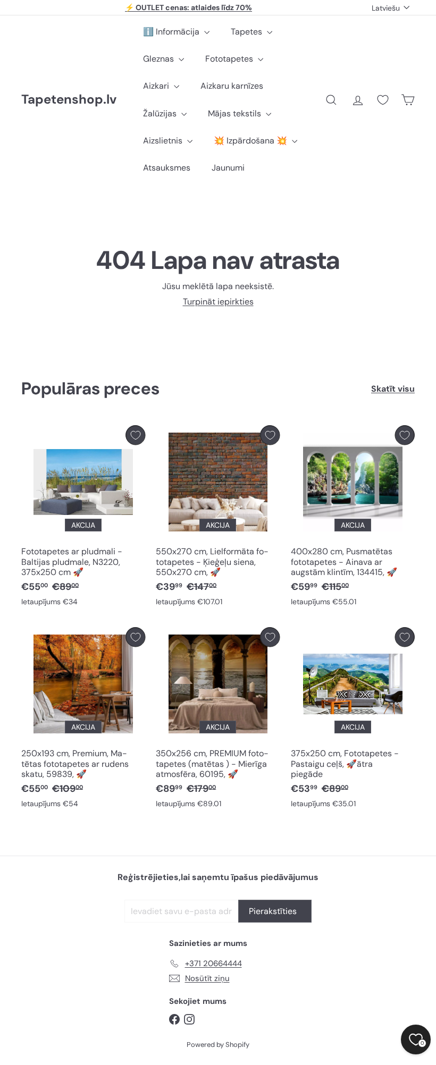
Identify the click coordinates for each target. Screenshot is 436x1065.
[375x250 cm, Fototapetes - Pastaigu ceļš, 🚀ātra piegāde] (353, 720)
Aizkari (157, 85)
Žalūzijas (161, 113)
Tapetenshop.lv (68, 99)
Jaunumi (228, 167)
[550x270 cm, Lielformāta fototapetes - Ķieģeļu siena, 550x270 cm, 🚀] (218, 518)
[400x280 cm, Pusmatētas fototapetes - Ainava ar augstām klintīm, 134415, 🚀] (353, 518)
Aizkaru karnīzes (231, 85)
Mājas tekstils (235, 113)
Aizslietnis (164, 140)
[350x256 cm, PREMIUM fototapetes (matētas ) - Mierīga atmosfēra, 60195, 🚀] (218, 720)
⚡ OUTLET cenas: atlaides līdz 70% (188, 7)
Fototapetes (230, 58)
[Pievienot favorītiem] (135, 435)
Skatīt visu (393, 389)
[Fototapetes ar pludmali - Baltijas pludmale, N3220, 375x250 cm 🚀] (83, 518)
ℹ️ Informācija (172, 31)
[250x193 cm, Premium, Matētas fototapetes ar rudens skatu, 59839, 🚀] (83, 720)
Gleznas (159, 58)
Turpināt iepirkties (218, 301)
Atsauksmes (166, 167)
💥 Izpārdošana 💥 (251, 140)
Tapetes (247, 31)
